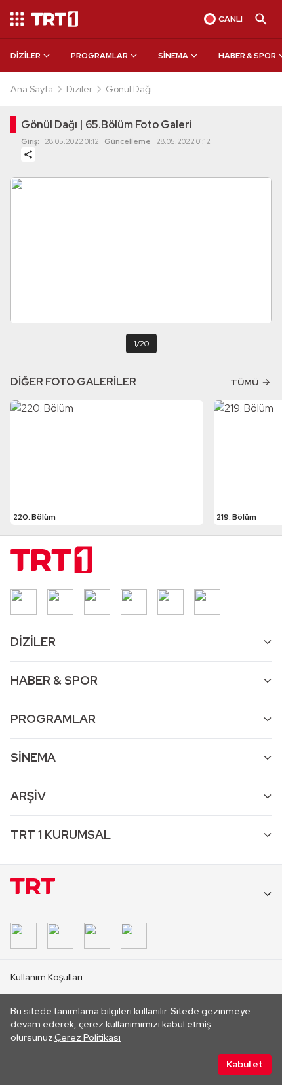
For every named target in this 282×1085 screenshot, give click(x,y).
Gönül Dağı (129, 89)
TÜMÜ (244, 382)
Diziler (79, 89)
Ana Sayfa (31, 89)
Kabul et (244, 1064)
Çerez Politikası (87, 1037)
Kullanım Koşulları (46, 977)
